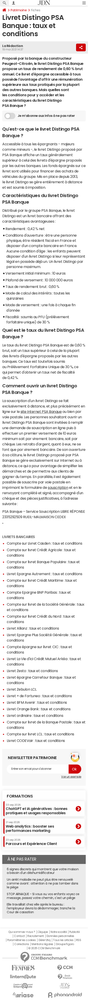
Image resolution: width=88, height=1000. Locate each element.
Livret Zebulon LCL (21, 689)
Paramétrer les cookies (21, 940)
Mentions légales (42, 944)
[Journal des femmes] (23, 968)
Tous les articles (63, 940)
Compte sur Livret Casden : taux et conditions (44, 543)
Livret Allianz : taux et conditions (33, 628)
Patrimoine (19, 10)
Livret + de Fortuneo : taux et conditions (39, 696)
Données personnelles (60, 936)
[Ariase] (23, 994)
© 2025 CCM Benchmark (44, 948)
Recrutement (35, 936)
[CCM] (65, 968)
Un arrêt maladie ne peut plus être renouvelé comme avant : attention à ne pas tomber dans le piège (42, 883)
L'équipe (43, 932)
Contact (19, 936)
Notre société (59, 932)
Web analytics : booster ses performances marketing (30, 826)
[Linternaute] (23, 977)
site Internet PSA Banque (41, 411)
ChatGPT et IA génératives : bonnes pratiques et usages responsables (36, 809)
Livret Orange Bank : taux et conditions (38, 709)
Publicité (74, 932)
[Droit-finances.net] (65, 977)
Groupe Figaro (65, 944)
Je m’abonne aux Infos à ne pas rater (46, 115)
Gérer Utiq (44, 940)
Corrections (21, 944)
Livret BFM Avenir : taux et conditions (37, 702)
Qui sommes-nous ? (21, 932)
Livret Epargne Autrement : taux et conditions (44, 574)
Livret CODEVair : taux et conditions (36, 740)
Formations (20, 796)
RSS (78, 940)
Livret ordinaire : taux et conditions (35, 715)
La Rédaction (12, 45)
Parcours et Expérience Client (31, 842)
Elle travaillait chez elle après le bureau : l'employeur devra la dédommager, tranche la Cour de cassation (41, 908)
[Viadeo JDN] (65, 986)
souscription (58, 487)
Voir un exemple (71, 776)
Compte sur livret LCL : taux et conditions (40, 734)
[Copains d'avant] (23, 986)
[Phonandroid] (65, 995)
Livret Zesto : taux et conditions (32, 671)
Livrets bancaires (18, 537)
